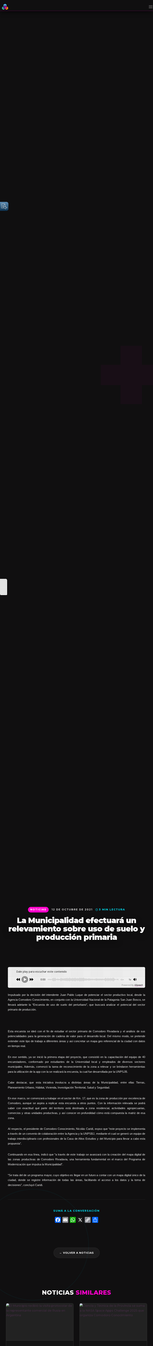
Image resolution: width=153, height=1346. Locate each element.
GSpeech (138, 985)
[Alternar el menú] (150, 7)
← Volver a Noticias (76, 1252)
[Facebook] (58, 1220)
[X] (80, 1220)
